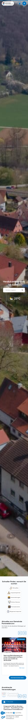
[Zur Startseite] (8, 3)
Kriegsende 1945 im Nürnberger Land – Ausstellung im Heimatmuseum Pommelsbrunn (14, 707)
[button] (20, 633)
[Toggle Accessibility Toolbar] (2, 713)
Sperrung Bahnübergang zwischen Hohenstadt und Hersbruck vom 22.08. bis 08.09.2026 (13, 658)
